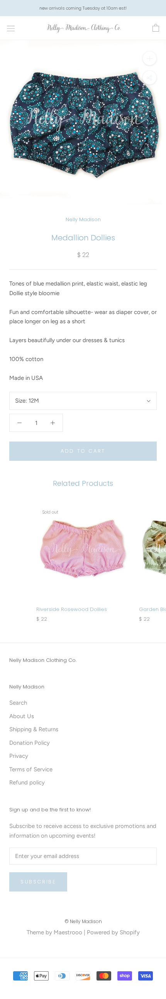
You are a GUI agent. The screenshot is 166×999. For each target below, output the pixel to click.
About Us (21, 716)
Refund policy (27, 782)
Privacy (18, 755)
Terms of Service (31, 769)
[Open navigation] (11, 28)
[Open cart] (155, 28)
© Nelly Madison (83, 921)
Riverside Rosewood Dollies (71, 609)
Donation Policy (29, 742)
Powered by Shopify (113, 932)
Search (18, 702)
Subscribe (38, 881)
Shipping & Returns (33, 729)
